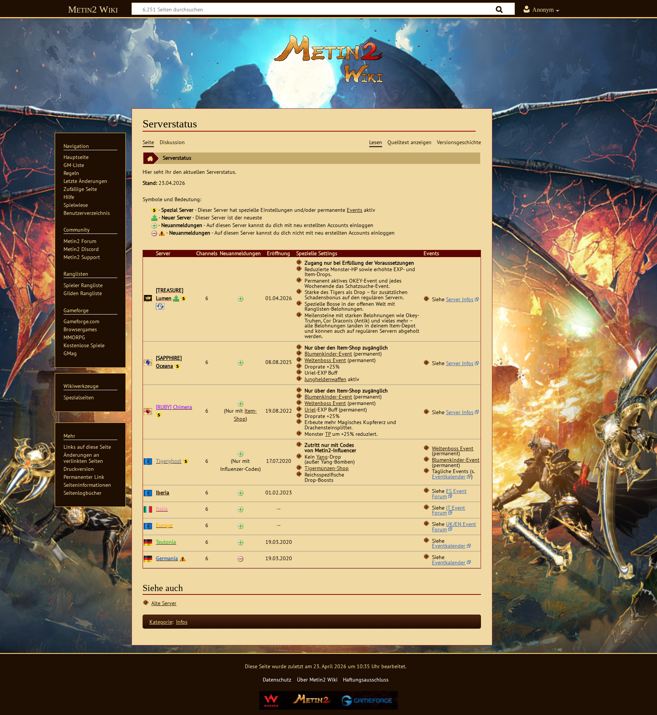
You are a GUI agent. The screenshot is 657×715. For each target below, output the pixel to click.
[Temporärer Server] (160, 305)
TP (328, 434)
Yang (322, 456)
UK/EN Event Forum (454, 527)
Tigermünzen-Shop (327, 468)
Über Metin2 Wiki (317, 679)
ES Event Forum (449, 494)
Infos (181, 621)
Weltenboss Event (325, 360)
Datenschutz (277, 679)
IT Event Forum (448, 510)
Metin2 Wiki (93, 9)
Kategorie (160, 621)
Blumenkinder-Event (328, 353)
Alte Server (163, 603)
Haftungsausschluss (366, 679)
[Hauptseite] (328, 59)
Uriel (310, 409)
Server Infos (459, 299)
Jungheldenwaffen (325, 379)
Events (354, 209)
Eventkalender (448, 476)
